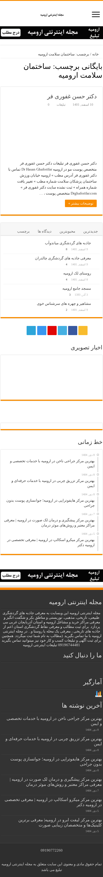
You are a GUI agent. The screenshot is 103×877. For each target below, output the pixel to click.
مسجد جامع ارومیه (76, 288)
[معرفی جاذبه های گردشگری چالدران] (97, 258)
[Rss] (83, 330)
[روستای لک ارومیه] (97, 274)
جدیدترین (90, 231)
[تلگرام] (30, 330)
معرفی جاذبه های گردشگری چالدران (63, 258)
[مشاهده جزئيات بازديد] (98, 694)
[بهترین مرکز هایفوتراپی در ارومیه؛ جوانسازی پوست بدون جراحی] (39, 366)
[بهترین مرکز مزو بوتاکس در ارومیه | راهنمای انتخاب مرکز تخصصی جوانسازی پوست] (87, 394)
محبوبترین (67, 231)
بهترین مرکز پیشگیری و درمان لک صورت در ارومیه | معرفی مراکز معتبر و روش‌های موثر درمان (56, 782)
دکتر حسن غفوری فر (72, 96)
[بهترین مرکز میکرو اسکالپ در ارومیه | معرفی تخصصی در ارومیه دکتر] (15, 367)
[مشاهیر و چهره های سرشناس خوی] (97, 304)
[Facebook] (72, 330)
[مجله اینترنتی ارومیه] (51, 13)
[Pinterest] (52, 330)
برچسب (23, 231)
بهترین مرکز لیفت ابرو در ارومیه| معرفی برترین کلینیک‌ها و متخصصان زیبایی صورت (60, 822)
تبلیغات (61, 104)
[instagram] (41, 330)
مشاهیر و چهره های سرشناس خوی (64, 303)
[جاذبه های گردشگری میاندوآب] (97, 243)
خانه (96, 54)
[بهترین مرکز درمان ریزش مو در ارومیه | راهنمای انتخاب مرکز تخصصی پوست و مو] (63, 383)
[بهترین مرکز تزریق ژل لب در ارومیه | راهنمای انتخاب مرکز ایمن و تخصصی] (15, 383)
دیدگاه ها (45, 231)
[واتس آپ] (20, 330)
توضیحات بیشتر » (80, 203)
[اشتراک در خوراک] (2, 83)
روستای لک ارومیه (77, 273)
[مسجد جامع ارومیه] (97, 289)
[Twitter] (62, 330)
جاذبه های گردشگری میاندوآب (68, 243)
